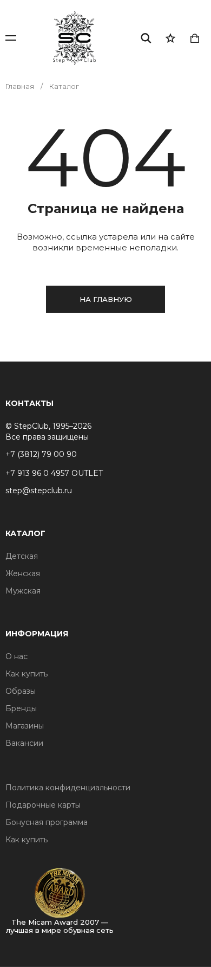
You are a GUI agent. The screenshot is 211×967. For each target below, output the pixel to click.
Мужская (23, 591)
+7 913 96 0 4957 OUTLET (54, 473)
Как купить (26, 674)
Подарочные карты (43, 805)
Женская (22, 573)
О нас (16, 656)
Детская (21, 556)
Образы (20, 691)
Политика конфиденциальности (67, 787)
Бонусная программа (46, 822)
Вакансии (24, 743)
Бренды (21, 708)
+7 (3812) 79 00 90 (41, 454)
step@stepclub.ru (38, 490)
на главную (106, 299)
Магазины (24, 726)
